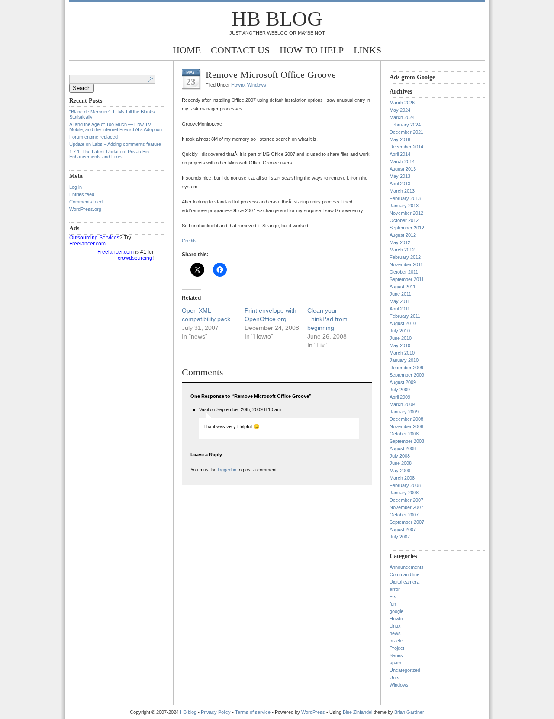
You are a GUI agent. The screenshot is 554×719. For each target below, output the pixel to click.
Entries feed (81, 194)
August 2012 (403, 235)
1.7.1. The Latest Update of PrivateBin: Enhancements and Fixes (109, 154)
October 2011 (404, 271)
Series (396, 655)
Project (397, 648)
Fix (393, 596)
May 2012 (400, 242)
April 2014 (400, 154)
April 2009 (400, 397)
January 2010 (404, 360)
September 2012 (407, 227)
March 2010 (402, 352)
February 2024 (405, 124)
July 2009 (400, 389)
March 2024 (402, 117)
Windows (256, 84)
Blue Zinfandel (358, 712)
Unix (394, 677)
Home (187, 50)
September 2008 (407, 441)
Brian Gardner (409, 712)
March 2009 (402, 404)
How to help (312, 50)
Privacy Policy (216, 712)
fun (393, 603)
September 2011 (407, 279)
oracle (396, 640)
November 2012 (406, 213)
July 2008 (400, 455)
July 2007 (400, 536)
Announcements (407, 567)
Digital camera (404, 581)
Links (367, 50)
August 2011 (403, 286)
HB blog (277, 18)
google (396, 611)
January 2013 (404, 205)
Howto (238, 84)
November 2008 (406, 426)
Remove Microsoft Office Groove (271, 74)
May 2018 (400, 139)
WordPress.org (85, 209)
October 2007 (404, 514)
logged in (227, 469)
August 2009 (403, 382)
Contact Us (240, 50)
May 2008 (400, 470)
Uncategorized (405, 670)
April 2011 (400, 308)
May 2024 (400, 110)
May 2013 (400, 176)
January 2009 (404, 411)
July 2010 (400, 330)
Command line (404, 574)
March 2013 (402, 190)
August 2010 (403, 323)
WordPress (313, 712)
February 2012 (405, 257)
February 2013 (405, 198)
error (395, 589)
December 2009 (406, 367)
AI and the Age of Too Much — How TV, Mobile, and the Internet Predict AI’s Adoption (115, 127)
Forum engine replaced (93, 136)
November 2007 (406, 507)
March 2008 (402, 477)
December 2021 (406, 132)
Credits (189, 240)
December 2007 (406, 500)
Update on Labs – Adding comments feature (115, 144)
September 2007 (407, 522)
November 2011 (406, 264)
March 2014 (402, 161)
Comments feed (86, 201)
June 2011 (400, 294)
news (395, 633)
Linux (395, 626)
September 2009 (407, 374)
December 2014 (406, 146)
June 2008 (401, 463)
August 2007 (403, 529)
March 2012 (402, 249)
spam (395, 662)
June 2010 (401, 338)
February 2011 (405, 316)
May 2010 (400, 345)
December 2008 (406, 419)
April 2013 (400, 183)
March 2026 (402, 102)
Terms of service (253, 712)
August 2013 (403, 168)
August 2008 (403, 448)
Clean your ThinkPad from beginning (327, 319)
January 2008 (404, 492)
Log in (75, 187)
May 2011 (400, 301)
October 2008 (404, 433)
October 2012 (404, 220)
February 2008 (405, 485)
